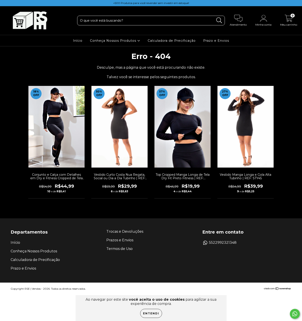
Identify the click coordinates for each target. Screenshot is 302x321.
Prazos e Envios (119, 240)
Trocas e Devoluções (124, 231)
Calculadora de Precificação (172, 41)
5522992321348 (223, 242)
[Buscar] (219, 20)
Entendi (151, 313)
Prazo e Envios (216, 41)
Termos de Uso (119, 249)
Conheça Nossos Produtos (113, 41)
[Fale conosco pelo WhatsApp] (295, 314)
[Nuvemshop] (277, 289)
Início (77, 41)
